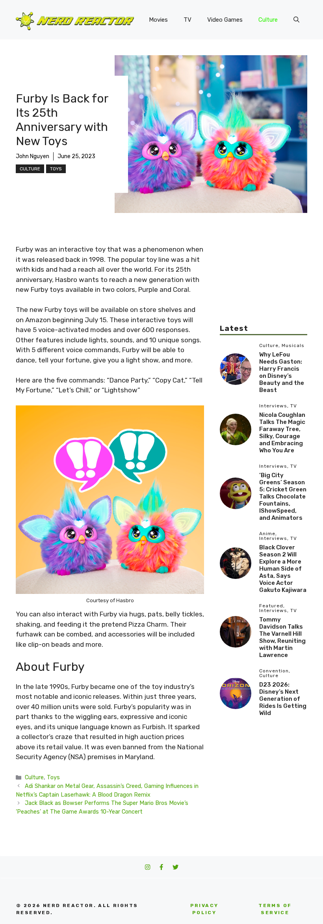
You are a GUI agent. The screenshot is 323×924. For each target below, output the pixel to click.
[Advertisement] (263, 284)
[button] (296, 20)
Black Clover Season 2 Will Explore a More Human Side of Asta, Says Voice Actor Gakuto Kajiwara (282, 569)
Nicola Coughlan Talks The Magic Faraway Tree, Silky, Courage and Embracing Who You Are (282, 432)
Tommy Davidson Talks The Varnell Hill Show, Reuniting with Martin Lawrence (282, 637)
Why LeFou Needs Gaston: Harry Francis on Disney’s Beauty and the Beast (281, 372)
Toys (56, 169)
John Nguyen (32, 156)
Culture (268, 19)
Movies (158, 19)
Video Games (225, 19)
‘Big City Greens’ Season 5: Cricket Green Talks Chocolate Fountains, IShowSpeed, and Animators (282, 496)
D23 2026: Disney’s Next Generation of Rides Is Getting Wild (282, 699)
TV (187, 19)
